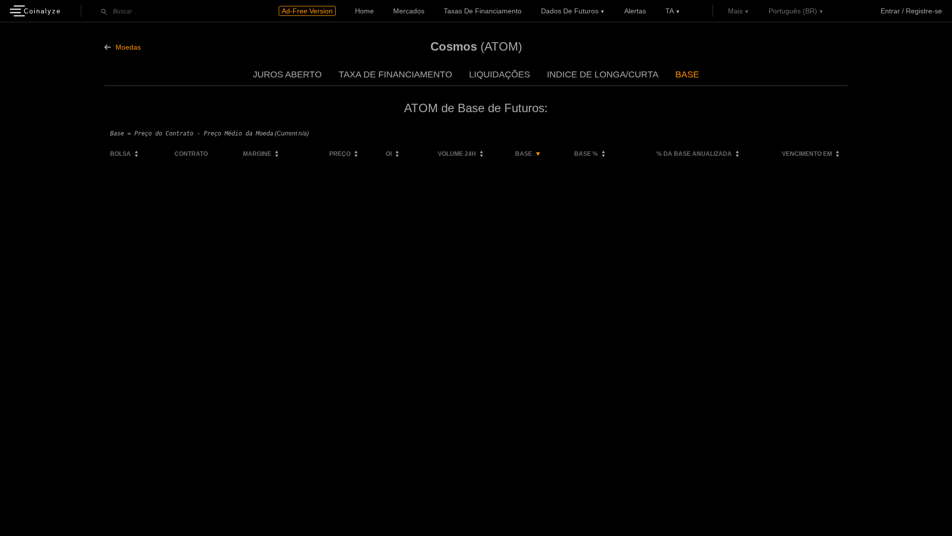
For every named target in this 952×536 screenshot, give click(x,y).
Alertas (635, 11)
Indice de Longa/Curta (602, 74)
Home (364, 11)
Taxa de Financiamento (395, 74)
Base (687, 74)
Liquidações (499, 74)
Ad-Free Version (307, 11)
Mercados (408, 11)
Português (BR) (793, 11)
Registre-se (924, 11)
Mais (735, 11)
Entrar (890, 11)
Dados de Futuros (569, 11)
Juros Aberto (287, 74)
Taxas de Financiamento (483, 11)
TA (669, 11)
